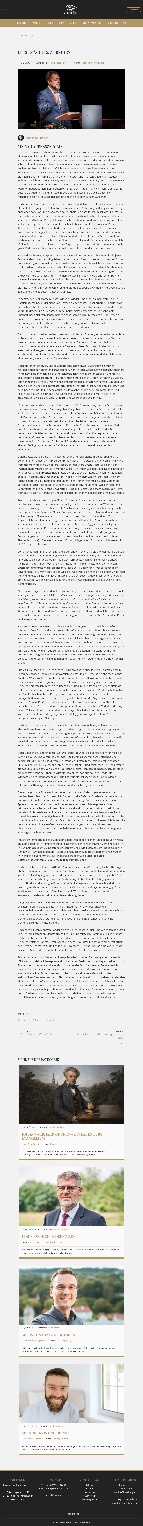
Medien (73, 23)
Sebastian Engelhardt (37, 1340)
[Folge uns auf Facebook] (65, 1514)
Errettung (87, 62)
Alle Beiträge (27, 35)
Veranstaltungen (92, 23)
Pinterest (50, 1020)
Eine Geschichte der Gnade (49, 1236)
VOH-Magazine (89, 1499)
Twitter (36, 1020)
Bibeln (89, 1485)
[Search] (124, 23)
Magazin (37, 23)
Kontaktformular (53, 1495)
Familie (64, 156)
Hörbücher (89, 1492)
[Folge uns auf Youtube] (78, 1514)
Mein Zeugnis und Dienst (45, 1433)
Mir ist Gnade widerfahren (48, 1334)
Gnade (53, 456)
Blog (50, 23)
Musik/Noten (89, 1495)
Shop (61, 23)
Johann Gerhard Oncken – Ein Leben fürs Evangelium (62, 1136)
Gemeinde (22, 23)
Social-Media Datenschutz (125, 1503)
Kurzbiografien (57, 62)
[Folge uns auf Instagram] (69, 1514)
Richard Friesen (34, 1439)
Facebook (22, 1020)
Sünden (31, 236)
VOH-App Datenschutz (125, 1499)
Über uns (113, 23)
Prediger (99, 62)
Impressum (125, 1485)
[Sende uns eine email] (73, 1514)
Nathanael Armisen (37, 137)
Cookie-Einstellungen (125, 1492)
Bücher (89, 1488)
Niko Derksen (33, 1144)
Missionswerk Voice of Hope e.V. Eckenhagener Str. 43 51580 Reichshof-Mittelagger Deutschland (18, 1492)
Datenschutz (125, 1488)
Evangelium (74, 168)
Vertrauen (41, 244)
